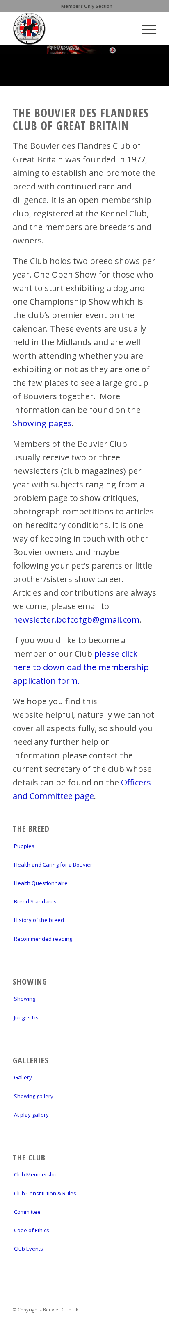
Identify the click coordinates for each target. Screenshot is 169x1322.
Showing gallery (33, 1096)
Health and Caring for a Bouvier (53, 864)
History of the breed (39, 920)
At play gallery (31, 1114)
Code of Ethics (31, 1230)
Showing (24, 998)
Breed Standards (35, 901)
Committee (27, 1211)
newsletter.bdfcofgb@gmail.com (76, 619)
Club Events (28, 1248)
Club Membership (36, 1174)
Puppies (24, 846)
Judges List (27, 1017)
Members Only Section (86, 6)
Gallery (23, 1077)
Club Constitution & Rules (45, 1193)
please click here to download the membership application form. (81, 667)
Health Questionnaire (41, 883)
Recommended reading (43, 938)
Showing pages (42, 423)
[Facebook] (150, 1308)
